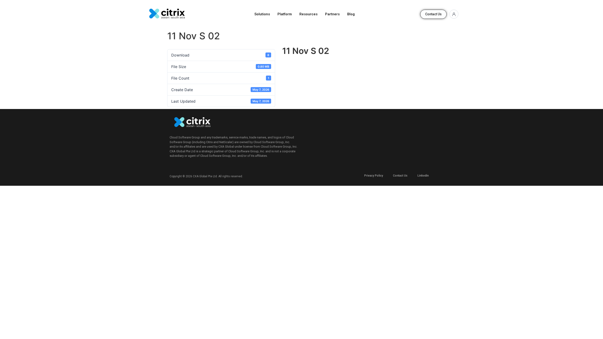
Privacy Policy (373, 175)
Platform (284, 14)
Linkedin (423, 175)
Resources (308, 14)
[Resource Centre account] (453, 14)
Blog (351, 14)
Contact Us (400, 175)
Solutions (262, 14)
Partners (332, 14)
